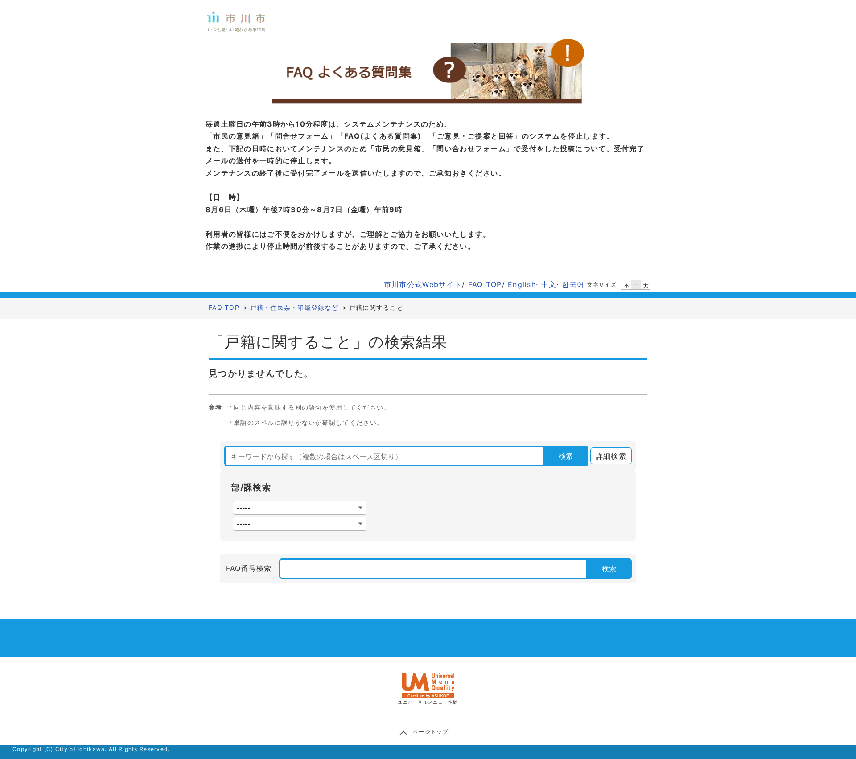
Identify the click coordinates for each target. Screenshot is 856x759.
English (522, 284)
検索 (566, 455)
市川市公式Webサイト (423, 284)
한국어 (573, 284)
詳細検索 (608, 455)
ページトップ (431, 731)
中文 (549, 284)
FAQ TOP (485, 284)
